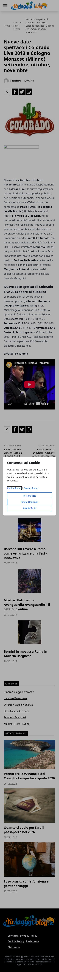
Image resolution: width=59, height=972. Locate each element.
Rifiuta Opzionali (29, 501)
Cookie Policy (14, 488)
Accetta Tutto (29, 508)
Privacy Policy (31, 488)
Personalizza (29, 495)
